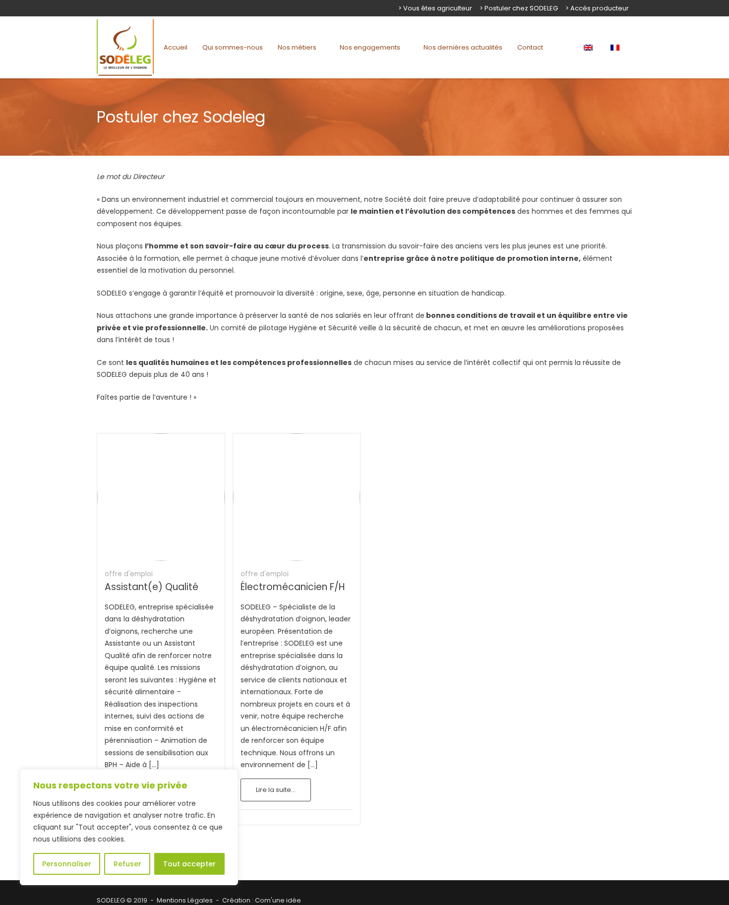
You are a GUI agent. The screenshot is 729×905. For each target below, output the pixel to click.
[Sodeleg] (125, 47)
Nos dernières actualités (463, 47)
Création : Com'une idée (261, 900)
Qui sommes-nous (232, 47)
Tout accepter (189, 864)
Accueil (175, 47)
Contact (530, 47)
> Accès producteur (597, 8)
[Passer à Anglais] (590, 47)
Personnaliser (66, 864)
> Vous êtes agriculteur (435, 8)
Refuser (127, 864)
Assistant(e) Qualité (151, 587)
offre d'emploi (129, 574)
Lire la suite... (276, 789)
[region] (129, 827)
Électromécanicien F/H (293, 587)
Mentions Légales (185, 900)
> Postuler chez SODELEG (519, 8)
